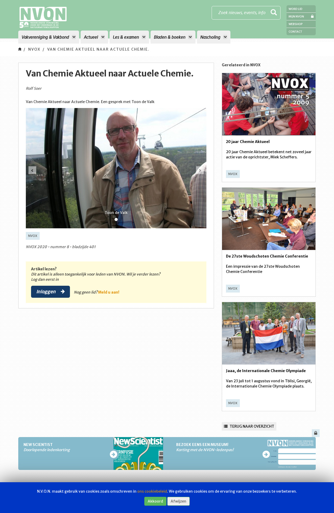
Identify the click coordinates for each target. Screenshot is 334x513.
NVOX (34, 49)
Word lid (295, 9)
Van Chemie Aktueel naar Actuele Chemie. (98, 49)
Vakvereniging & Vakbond (45, 36)
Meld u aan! (108, 292)
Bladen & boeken (170, 36)
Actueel (91, 36)
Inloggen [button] (46, 291)
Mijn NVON (296, 16)
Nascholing (210, 36)
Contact (295, 31)
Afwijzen (178, 501)
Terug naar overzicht (251, 426)
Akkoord (155, 501)
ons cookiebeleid (152, 491)
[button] (32, 170)
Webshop (296, 24)
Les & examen (126, 36)
